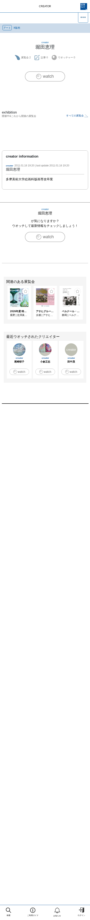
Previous (3, 305)
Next (87, 305)
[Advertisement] (45, 465)
